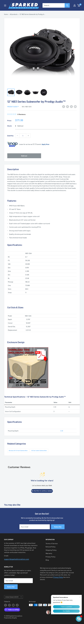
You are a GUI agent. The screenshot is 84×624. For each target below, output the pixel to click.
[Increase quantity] (28, 135)
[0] (78, 5)
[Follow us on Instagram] (9, 605)
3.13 (61, 431)
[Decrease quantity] (17, 135)
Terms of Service (52, 543)
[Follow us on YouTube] (13, 605)
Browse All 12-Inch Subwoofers (18, 450)
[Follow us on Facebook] (5, 605)
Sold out (24, 156)
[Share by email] (75, 106)
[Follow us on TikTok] (17, 605)
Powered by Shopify (10, 618)
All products (14, 14)
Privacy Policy (50, 557)
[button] (79, 619)
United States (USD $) (11, 597)
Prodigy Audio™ (13, 107)
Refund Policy (51, 547)
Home (6, 14)
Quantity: (10, 136)
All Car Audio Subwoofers (39, 450)
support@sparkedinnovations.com (16, 559)
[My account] (75, 5)
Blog (47, 560)
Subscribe (57, 527)
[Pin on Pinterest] (67, 106)
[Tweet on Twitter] (71, 106)
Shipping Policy (51, 550)
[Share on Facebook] (63, 106)
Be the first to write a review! (42, 491)
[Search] (67, 5)
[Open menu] (5, 5)
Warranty (49, 553)
